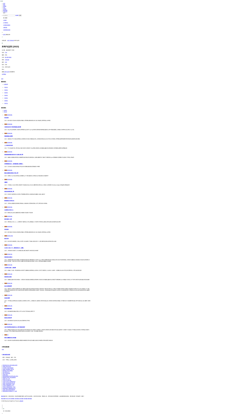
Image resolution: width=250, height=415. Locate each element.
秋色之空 (6, 372)
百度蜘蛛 (12, 398)
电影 (4, 4)
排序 (2, 78)
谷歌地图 (17, 398)
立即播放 (4, 74)
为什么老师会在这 (8, 381)
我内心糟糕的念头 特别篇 (10, 337)
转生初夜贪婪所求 (8, 389)
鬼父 (5, 374)
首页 (4, 3)
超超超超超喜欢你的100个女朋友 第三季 (13, 154)
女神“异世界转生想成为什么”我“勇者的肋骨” (14, 327)
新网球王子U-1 (8, 385)
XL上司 (6, 378)
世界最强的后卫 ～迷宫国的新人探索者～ (13, 163)
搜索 (20, 15)
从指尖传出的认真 (8, 383)
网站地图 (3, 398)
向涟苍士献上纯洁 (10, 376)
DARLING (6, 373)
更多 (3, 349)
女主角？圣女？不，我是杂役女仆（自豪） (14, 247)
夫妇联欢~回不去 (8, 369)
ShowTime (6, 366)
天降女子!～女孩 (9, 391)
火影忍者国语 (7, 367)
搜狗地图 (30, 398)
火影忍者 (6, 380)
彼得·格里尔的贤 (6, 354)
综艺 (4, 7)
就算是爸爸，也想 (8, 387)
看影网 (2, 396)
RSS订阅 (8, 398)
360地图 (25, 398)
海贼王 (7, 370)
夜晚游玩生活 (8, 388)
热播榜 (17, 15)
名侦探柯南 (9, 377)
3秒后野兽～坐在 (8, 384)
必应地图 (21, 398)
